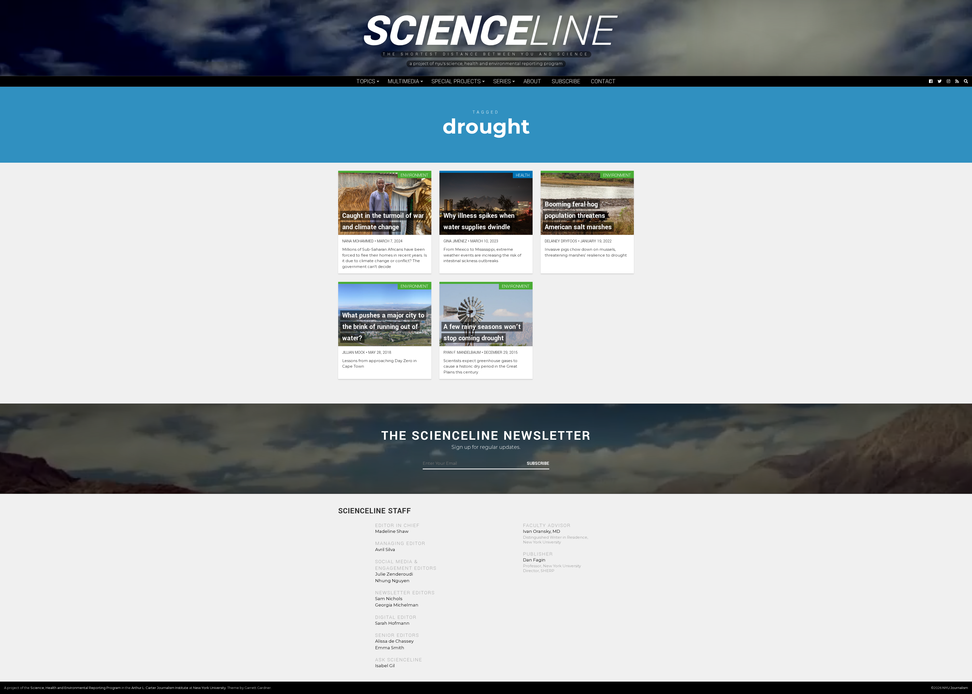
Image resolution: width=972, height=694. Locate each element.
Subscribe (566, 81)
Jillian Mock (353, 352)
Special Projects (456, 81)
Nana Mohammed (358, 241)
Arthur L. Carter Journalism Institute (159, 688)
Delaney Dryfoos (561, 241)
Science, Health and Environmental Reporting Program (75, 688)
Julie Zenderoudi (394, 574)
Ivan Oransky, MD (541, 531)
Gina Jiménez (455, 241)
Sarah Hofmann (392, 623)
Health (523, 175)
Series (502, 81)
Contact (603, 81)
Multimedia (403, 81)
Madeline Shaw (392, 531)
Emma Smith (389, 647)
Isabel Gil (385, 665)
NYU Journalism (955, 688)
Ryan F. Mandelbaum (462, 352)
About (532, 81)
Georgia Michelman (396, 604)
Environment (414, 175)
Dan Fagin (534, 559)
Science (486, 31)
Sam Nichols (388, 598)
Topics (365, 81)
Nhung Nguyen (392, 580)
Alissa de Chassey (394, 641)
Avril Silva (385, 549)
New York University (209, 688)
